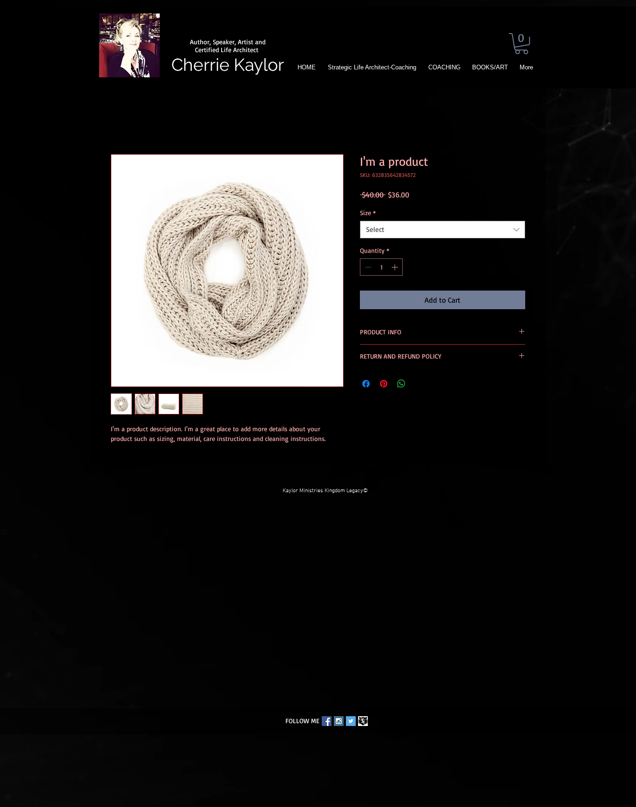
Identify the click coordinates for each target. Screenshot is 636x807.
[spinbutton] (381, 267)
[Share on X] (419, 383)
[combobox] (442, 229)
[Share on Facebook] (366, 383)
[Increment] (395, 267)
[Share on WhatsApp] (401, 383)
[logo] (363, 721)
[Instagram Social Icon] (339, 721)
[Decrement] (367, 267)
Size (368, 213)
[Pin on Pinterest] (383, 383)
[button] (521, 43)
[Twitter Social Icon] (351, 721)
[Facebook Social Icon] (327, 721)
